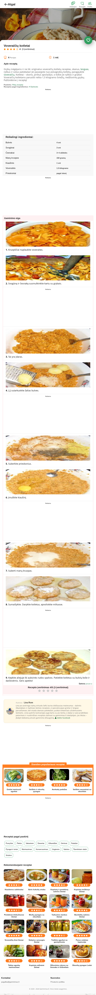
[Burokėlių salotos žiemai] (82, 901)
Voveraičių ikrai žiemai (14, 940)
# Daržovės (33, 87)
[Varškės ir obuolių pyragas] (36, 775)
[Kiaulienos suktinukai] (14, 875)
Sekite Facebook (63, 718)
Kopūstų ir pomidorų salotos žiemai (59, 891)
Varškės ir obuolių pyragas (36, 790)
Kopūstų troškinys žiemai (82, 891)
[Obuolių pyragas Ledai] (82, 951)
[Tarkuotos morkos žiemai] (59, 901)
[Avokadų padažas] (59, 774)
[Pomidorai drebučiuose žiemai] (14, 900)
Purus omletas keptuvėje (82, 941)
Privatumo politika (57, 982)
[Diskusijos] (75, 3)
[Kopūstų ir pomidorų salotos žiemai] (59, 876)
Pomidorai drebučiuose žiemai (14, 916)
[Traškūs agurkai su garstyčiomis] (59, 925)
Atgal (11, 4)
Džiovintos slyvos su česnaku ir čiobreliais (59, 966)
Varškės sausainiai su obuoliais (82, 790)
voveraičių (9, 74)
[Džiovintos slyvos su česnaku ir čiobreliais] (59, 951)
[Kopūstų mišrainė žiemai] (36, 951)
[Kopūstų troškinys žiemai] (82, 876)
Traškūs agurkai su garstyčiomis (59, 941)
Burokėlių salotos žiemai (82, 916)
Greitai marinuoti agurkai (14, 790)
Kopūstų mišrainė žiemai (36, 966)
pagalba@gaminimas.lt (10, 982)
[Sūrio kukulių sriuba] (36, 875)
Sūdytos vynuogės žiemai (37, 941)
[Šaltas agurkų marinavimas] (14, 951)
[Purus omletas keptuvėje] (82, 926)
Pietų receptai (17, 85)
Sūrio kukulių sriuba (36, 890)
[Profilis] (90, 3)
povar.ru (89, 684)
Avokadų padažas (59, 789)
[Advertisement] (26, 108)
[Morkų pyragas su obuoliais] (36, 901)
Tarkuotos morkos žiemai (59, 916)
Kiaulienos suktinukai (14, 890)
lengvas (84, 69)
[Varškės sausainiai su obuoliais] (82, 775)
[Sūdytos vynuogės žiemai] (36, 926)
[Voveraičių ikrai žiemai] (14, 926)
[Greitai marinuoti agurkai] (14, 775)
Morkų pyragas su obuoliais (36, 916)
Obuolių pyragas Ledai (82, 965)
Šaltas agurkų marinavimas (14, 966)
